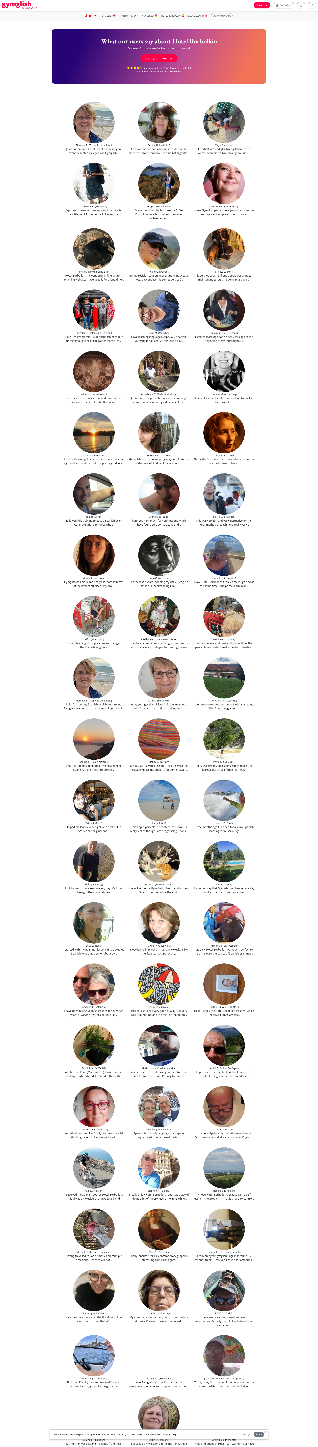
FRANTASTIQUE (127, 15)
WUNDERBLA (148, 15)
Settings (246, 1434)
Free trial (261, 5)
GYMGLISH (107, 15)
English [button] (284, 5)
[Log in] (312, 5)
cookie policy (170, 1434)
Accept (259, 1434)
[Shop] (301, 5)
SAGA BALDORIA (196, 15)
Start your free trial (159, 58)
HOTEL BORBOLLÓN (171, 15)
